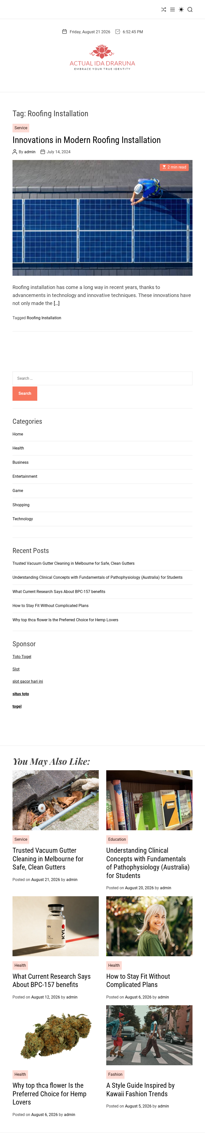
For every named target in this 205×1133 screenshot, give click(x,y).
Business (20, 462)
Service (20, 128)
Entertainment (24, 476)
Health (18, 448)
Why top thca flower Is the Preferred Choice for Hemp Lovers (65, 620)
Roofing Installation (44, 318)
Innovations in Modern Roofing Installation (86, 140)
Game (17, 490)
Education (117, 839)
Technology (22, 518)
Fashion (115, 1074)
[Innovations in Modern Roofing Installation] (102, 218)
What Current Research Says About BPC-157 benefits (58, 591)
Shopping (21, 504)
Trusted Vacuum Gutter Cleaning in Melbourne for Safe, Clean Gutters (73, 563)
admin (30, 152)
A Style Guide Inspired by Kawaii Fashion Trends (140, 1089)
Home (17, 434)
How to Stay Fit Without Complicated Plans (50, 605)
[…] (57, 303)
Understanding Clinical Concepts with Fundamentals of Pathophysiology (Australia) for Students (97, 577)
